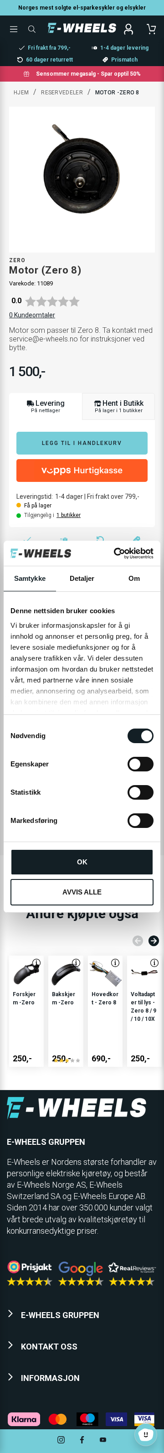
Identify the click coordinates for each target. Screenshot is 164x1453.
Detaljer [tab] (82, 578)
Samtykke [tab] (30, 578)
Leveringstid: (34, 496)
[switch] (141, 764)
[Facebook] (82, 1441)
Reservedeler (62, 92)
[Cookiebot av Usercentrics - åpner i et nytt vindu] (116, 553)
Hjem (21, 92)
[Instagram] (61, 1441)
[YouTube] (102, 1441)
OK (82, 862)
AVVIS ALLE (82, 892)
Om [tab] (134, 578)
